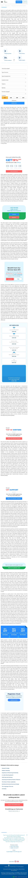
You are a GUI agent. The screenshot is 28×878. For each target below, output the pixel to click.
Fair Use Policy (14, 870)
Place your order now (14, 804)
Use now (10, 279)
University (4, 788)
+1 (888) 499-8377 (14, 209)
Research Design (5, 768)
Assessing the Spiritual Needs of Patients (11, 779)
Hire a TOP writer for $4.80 (14, 438)
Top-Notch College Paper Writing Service (14, 841)
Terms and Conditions (7, 869)
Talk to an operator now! (14, 567)
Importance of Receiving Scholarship (10, 772)
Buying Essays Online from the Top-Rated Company (13, 840)
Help (18, 279)
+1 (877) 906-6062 (14, 207)
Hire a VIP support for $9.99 (14, 498)
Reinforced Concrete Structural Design (10, 784)
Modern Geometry (6, 770)
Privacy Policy (15, 869)
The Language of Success (7, 786)
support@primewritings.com (14, 210)
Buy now (14, 217)
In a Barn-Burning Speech (7, 775)
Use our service (14, 171)
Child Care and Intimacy (7, 777)
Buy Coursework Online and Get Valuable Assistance (13, 835)
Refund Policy (21, 869)
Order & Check (14, 700)
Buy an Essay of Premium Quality (13, 836)
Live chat (14, 214)
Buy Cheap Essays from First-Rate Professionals (13, 837)
